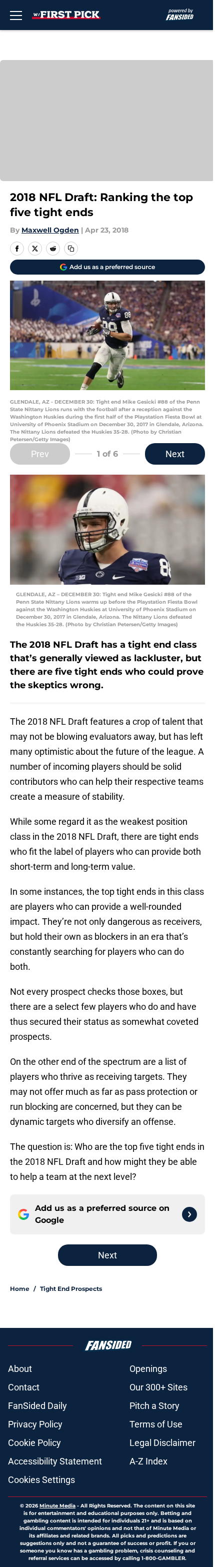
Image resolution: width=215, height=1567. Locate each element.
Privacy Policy (35, 1424)
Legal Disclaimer (163, 1442)
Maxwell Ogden (50, 230)
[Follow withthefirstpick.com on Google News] (189, 1214)
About (20, 1368)
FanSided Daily (37, 1405)
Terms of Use (156, 1424)
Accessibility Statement (55, 1461)
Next (175, 454)
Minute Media (58, 1505)
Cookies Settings (41, 1479)
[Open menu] (16, 15)
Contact (24, 1387)
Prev (40, 454)
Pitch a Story (155, 1405)
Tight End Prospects (71, 1288)
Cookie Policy (34, 1442)
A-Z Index (149, 1461)
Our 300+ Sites (159, 1387)
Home (20, 1288)
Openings (148, 1368)
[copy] (71, 249)
